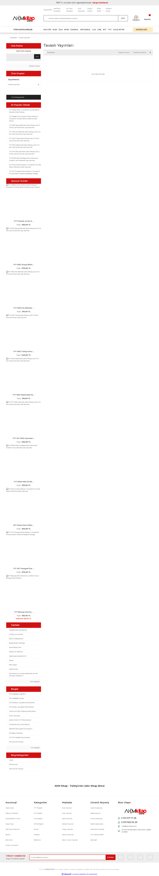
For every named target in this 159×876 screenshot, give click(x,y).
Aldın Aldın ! (99, 9)
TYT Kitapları (38, 808)
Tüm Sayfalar (35, 681)
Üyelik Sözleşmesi (96, 808)
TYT (110, 29)
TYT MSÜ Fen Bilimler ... (23, 308)
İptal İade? (93, 840)
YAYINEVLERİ (141, 29)
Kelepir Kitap (109, 9)
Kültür (47, 29)
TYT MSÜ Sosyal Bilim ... (23, 265)
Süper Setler (89, 9)
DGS (61, 29)
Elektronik (37, 840)
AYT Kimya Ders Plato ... (23, 525)
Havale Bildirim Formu (13, 818)
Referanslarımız (95, 813)
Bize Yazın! (9, 840)
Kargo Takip (10, 824)
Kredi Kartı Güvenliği (97, 829)
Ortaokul (85, 29)
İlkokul (75, 29)
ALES (55, 29)
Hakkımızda (10, 808)
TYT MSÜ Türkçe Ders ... (23, 351)
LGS (94, 29)
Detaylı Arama (34, 66)
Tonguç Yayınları (67, 829)
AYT (104, 29)
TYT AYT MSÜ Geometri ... (24, 438)
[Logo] (23, 18)
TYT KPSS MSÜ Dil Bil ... (24, 482)
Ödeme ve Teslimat (12, 813)
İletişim (8, 834)
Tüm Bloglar (35, 748)
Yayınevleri (47, 10)
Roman (36, 829)
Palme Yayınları (67, 818)
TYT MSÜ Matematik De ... (24, 395)
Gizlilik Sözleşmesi (96, 818)
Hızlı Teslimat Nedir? (97, 834)
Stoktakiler (51, 52)
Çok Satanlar (81, 9)
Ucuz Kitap (118, 29)
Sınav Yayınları (67, 808)
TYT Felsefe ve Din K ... (24, 221)
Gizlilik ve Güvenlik (12, 845)
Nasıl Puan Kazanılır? (13, 829)
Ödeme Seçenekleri (96, 824)
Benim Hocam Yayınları (70, 840)
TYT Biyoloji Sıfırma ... (23, 612)
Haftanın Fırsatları (56, 9)
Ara (37, 56)
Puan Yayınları (67, 813)
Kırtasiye (37, 834)
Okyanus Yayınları (68, 834)
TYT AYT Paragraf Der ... (23, 568)
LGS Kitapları (38, 818)
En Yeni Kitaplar (69, 9)
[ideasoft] (66, 874)
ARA (123, 18)
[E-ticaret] (79, 874)
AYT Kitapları (38, 813)
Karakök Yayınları (68, 824)
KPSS (66, 29)
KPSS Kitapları (38, 824)
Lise (99, 29)
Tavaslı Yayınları (24, 38)
